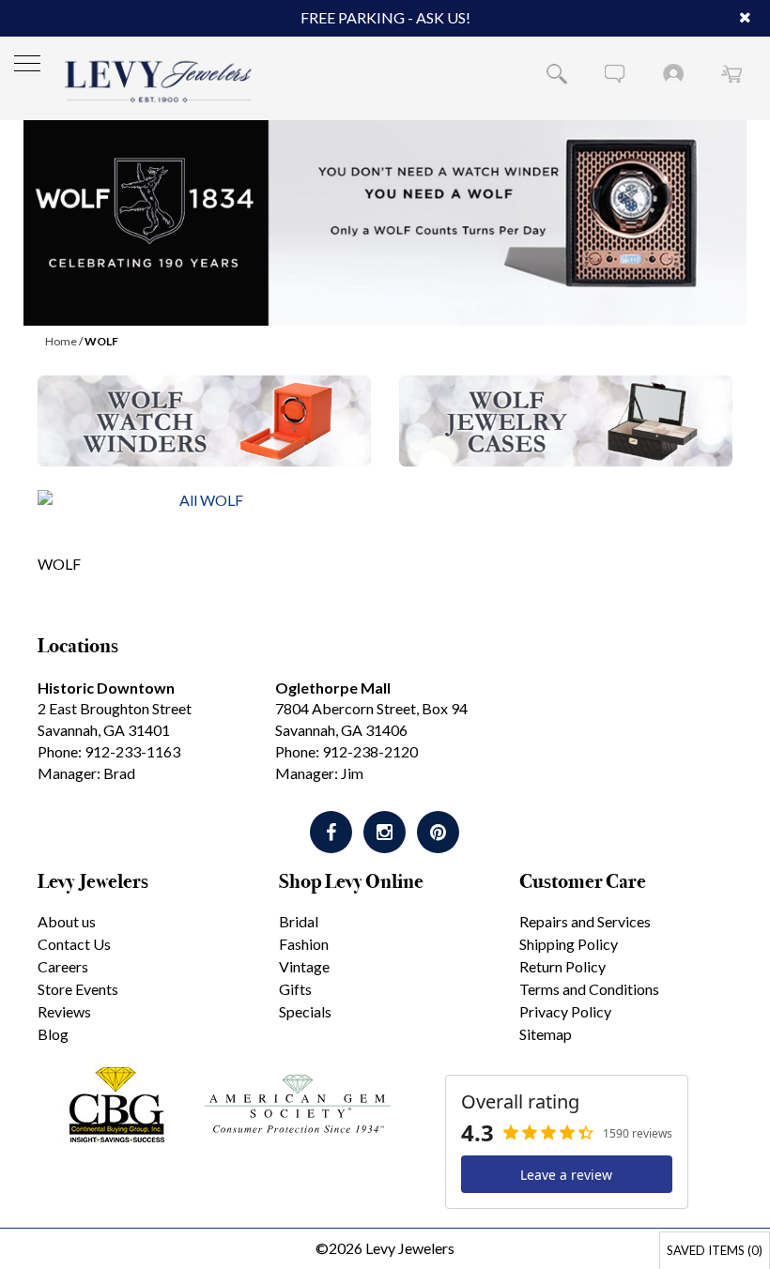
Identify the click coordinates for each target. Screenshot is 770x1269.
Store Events (78, 989)
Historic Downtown (106, 687)
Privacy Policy (565, 1011)
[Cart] (731, 73)
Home (61, 341)
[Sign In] (673, 73)
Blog (53, 1034)
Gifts (295, 989)
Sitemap (545, 1034)
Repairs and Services (585, 921)
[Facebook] (331, 832)
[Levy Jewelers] (158, 81)
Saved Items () (714, 1250)
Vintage (304, 966)
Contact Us (74, 944)
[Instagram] (384, 832)
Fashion (304, 944)
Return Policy (562, 966)
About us (67, 921)
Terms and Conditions (589, 989)
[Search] (557, 73)
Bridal (298, 921)
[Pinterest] (438, 832)
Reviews (64, 1011)
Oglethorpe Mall (333, 687)
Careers (63, 966)
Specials (305, 1011)
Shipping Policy (568, 944)
